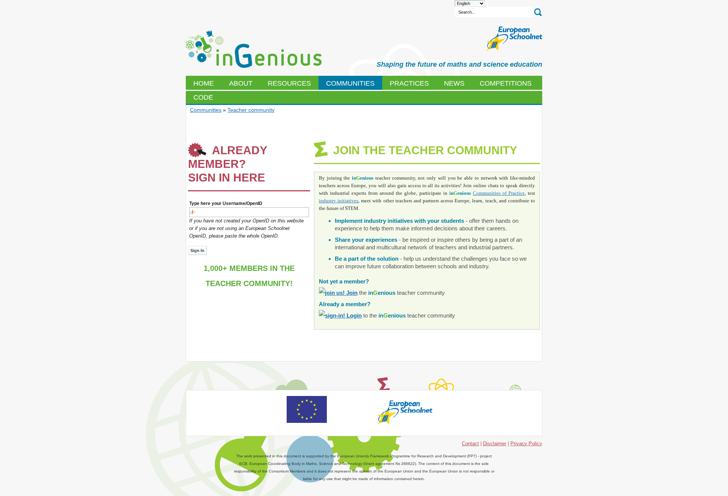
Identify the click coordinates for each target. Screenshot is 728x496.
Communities (205, 110)
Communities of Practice (499, 193)
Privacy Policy (526, 443)
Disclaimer (494, 443)
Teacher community (251, 110)
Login (353, 315)
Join (351, 292)
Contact (470, 443)
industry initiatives (338, 200)
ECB (254, 49)
